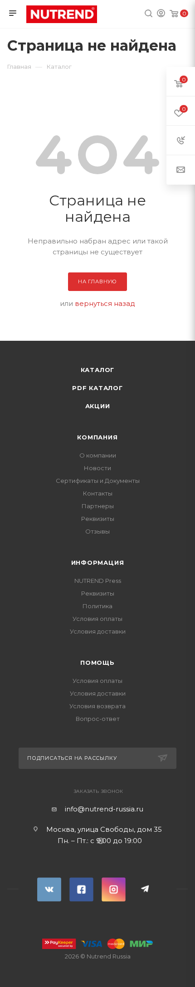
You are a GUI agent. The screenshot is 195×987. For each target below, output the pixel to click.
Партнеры (98, 506)
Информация (97, 562)
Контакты (97, 493)
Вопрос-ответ (98, 718)
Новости (97, 468)
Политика (97, 606)
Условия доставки (98, 631)
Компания (97, 437)
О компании (97, 455)
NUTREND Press (97, 580)
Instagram (114, 889)
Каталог (98, 369)
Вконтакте (49, 889)
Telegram (146, 889)
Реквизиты (97, 518)
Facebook (81, 889)
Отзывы (97, 531)
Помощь (97, 662)
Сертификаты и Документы (98, 480)
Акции (97, 406)
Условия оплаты (97, 618)
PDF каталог (97, 387)
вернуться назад (105, 303)
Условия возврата (97, 706)
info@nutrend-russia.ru (104, 809)
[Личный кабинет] (161, 14)
